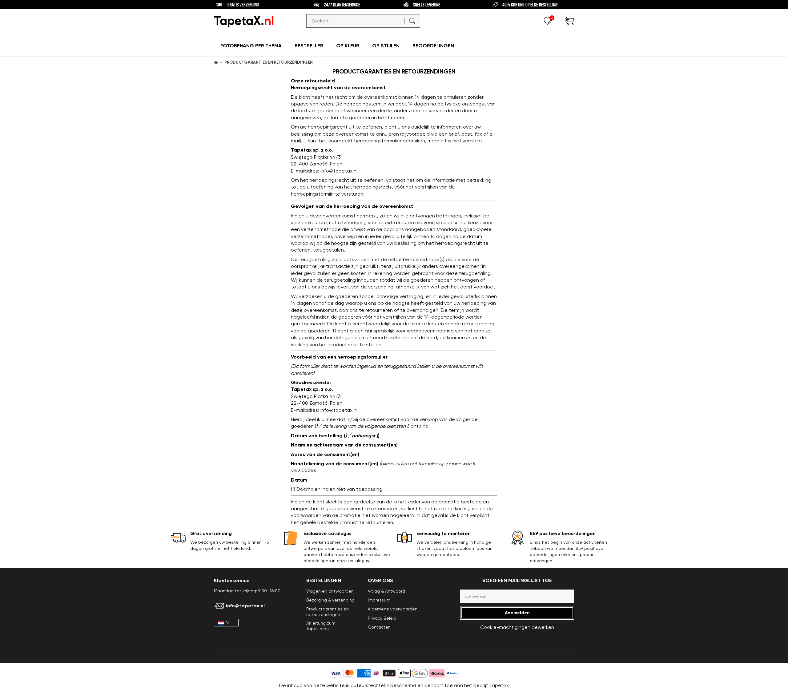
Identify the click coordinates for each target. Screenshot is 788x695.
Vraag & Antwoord (386, 591)
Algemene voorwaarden (392, 608)
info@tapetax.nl (245, 606)
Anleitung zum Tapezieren (321, 626)
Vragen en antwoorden (330, 591)
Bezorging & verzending (330, 600)
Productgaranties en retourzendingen (327, 611)
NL (228, 623)
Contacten (379, 627)
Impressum (379, 600)
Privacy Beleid (382, 618)
